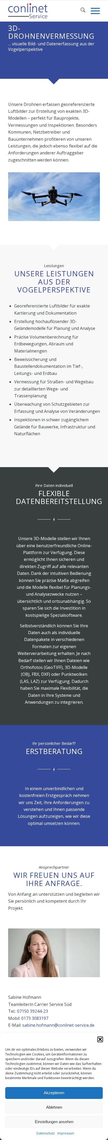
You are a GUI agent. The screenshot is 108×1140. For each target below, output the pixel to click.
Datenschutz (45, 1133)
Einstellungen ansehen (54, 1121)
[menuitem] (80, 10)
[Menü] (92, 10)
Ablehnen (54, 1107)
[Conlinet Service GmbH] (45, 10)
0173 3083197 (34, 1018)
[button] (100, 1039)
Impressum (65, 1133)
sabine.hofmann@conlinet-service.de (58, 1025)
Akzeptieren (54, 1092)
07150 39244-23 (32, 1011)
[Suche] (80, 10)
